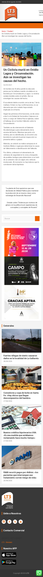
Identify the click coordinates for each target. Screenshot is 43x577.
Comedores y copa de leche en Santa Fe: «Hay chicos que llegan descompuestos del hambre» (21, 395)
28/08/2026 (7, 361)
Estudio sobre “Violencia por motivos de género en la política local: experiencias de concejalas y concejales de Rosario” (21, 205)
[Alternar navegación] (4, 25)
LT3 (27, 573)
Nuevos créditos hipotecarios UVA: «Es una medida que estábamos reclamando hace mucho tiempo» (20, 435)
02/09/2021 (7, 85)
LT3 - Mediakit (7, 542)
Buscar (37, 218)
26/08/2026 (7, 481)
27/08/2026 (7, 401)
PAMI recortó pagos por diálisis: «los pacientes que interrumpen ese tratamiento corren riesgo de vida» (20, 475)
